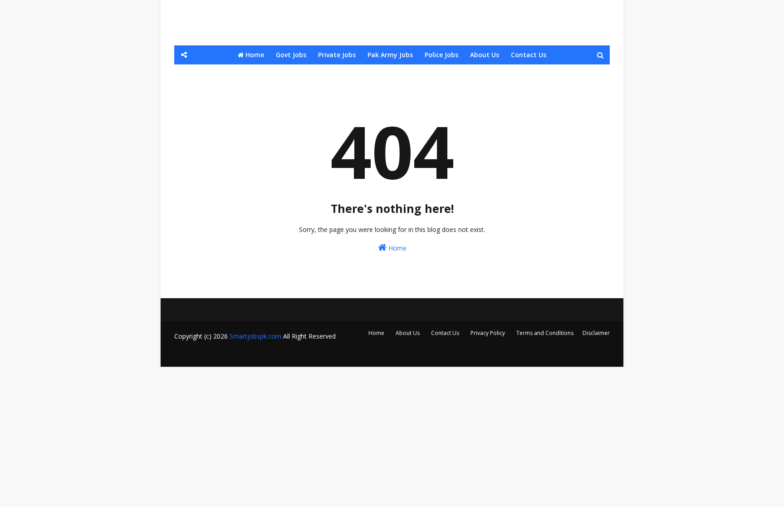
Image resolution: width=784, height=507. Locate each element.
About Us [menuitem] (484, 54)
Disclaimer (596, 333)
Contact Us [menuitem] (528, 54)
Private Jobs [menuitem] (337, 54)
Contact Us (445, 333)
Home (397, 248)
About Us (408, 333)
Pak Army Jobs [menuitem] (390, 54)
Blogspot (235, 354)
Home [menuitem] (254, 54)
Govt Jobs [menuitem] (291, 54)
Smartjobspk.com (255, 336)
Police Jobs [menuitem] (441, 54)
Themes (301, 354)
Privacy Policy (487, 333)
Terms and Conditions (544, 333)
